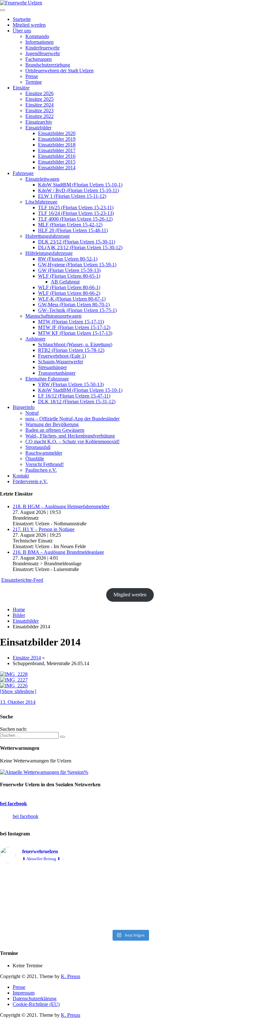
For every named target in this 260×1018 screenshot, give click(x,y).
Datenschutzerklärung (34, 998)
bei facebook (13, 803)
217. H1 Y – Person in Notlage (44, 529)
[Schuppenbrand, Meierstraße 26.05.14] (14, 674)
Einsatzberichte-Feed (22, 580)
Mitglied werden (130, 594)
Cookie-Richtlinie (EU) (36, 1004)
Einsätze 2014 (27, 657)
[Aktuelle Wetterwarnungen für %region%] (44, 772)
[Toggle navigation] (2, 10)
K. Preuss (70, 976)
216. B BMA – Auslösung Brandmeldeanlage (58, 552)
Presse (19, 987)
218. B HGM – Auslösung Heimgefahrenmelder (61, 506)
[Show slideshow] (18, 691)
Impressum (24, 992)
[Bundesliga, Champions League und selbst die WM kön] (130, 897)
